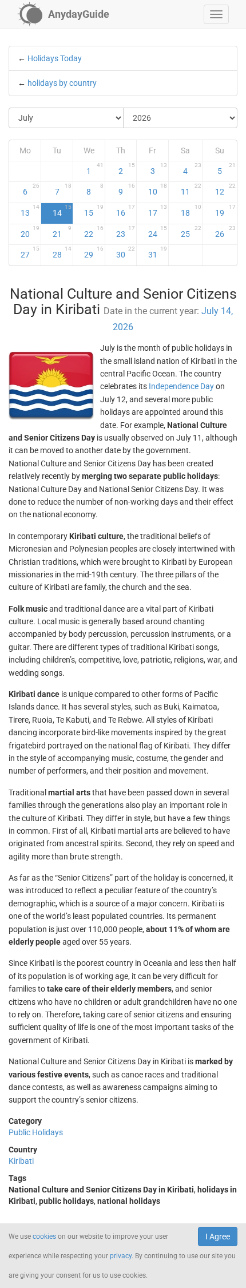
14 (62, 210)
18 (191, 210)
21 (62, 232)
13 (30, 210)
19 (225, 210)
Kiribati (21, 1161)
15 (93, 210)
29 (93, 252)
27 (30, 252)
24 (157, 232)
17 (157, 210)
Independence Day (181, 386)
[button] (216, 14)
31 (157, 252)
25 (191, 232)
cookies (44, 1236)
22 (93, 232)
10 (157, 189)
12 (225, 189)
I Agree (217, 1236)
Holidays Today (54, 58)
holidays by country (62, 83)
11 (191, 189)
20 (30, 232)
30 (125, 252)
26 (225, 232)
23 (125, 232)
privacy (121, 1256)
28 (62, 252)
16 (125, 210)
